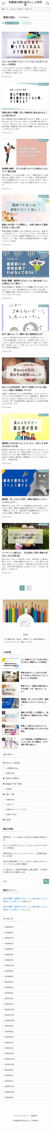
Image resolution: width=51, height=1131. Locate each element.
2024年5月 (9, 949)
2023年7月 (9, 982)
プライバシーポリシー (21, 1116)
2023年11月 (9, 965)
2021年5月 (9, 1075)
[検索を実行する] (46, 881)
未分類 (8, 820)
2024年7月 (9, 938)
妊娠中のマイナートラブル (16, 809)
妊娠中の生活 (11, 814)
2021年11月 (9, 1059)
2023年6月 (9, 987)
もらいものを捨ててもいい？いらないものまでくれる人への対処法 (25, 846)
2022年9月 (9, 1026)
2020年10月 (9, 1092)
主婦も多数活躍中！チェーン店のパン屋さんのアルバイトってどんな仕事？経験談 (25, 862)
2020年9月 (9, 1097)
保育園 (8, 789)
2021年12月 (9, 1053)
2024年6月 (9, 943)
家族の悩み (10, 773)
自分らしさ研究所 (12, 23)
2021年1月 (9, 1081)
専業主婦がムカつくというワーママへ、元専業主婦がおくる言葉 (25, 854)
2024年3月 (9, 960)
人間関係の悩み (12, 768)
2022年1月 (9, 1048)
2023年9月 (9, 971)
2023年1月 (9, 1004)
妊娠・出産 (9, 794)
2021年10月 (9, 1064)
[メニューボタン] (3, 3)
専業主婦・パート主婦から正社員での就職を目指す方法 (25, 838)
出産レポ (9, 804)
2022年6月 (9, 1037)
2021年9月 (9, 1070)
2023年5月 (9, 993)
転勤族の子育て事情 (13, 784)
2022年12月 (9, 1010)
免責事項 (34, 1116)
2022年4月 (9, 1042)
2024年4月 (9, 954)
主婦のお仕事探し (12, 778)
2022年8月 (9, 1031)
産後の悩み (10, 799)
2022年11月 (9, 1015)
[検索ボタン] (47, 3)
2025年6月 (9, 927)
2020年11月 (9, 1086)
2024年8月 (9, 933)
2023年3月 (9, 998)
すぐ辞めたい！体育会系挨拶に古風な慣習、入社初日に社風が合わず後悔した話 (25, 870)
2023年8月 (9, 976)
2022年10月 (9, 1020)
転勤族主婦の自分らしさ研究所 (25, 3)
